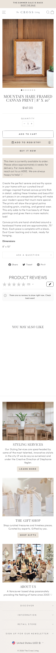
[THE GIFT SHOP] (28, 497)
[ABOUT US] (28, 563)
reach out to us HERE (15, 171)
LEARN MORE (28, 469)
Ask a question (28, 255)
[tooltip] (49, 142)
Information (27, 615)
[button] (33, 284)
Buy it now (28, 151)
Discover (27, 605)
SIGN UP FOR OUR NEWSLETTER (27, 633)
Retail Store (27, 624)
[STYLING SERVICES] (28, 421)
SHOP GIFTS (28, 535)
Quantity (28, 118)
